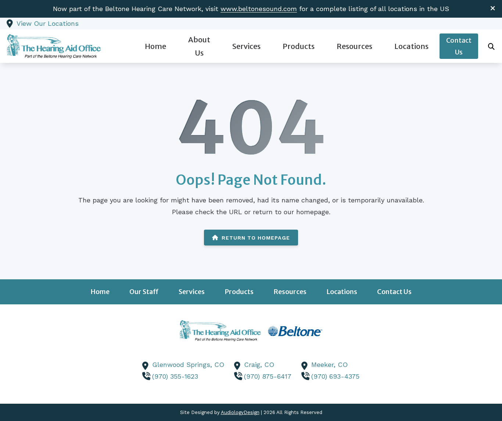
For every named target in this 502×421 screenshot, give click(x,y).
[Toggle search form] (491, 46)
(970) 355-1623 (175, 376)
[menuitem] (155, 46)
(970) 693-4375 (335, 376)
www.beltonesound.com (258, 9)
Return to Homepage (256, 238)
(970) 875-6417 (267, 376)
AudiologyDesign (240, 412)
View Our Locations (48, 23)
